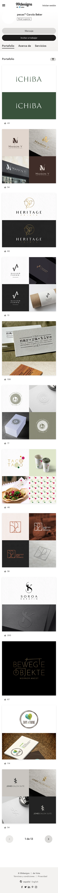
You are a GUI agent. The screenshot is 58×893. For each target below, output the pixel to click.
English (35, 882)
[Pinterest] (32, 887)
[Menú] (3, 5)
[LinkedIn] (29, 887)
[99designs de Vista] (23, 5)
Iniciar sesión (49, 5)
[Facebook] (22, 887)
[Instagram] (36, 887)
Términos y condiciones (24, 876)
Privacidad (42, 876)
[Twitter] (25, 887)
